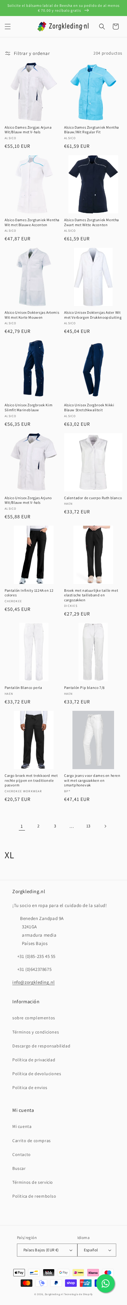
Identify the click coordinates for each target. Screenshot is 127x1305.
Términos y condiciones (35, 1032)
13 (88, 826)
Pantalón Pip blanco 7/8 (84, 687)
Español (91, 1250)
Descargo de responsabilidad (41, 1046)
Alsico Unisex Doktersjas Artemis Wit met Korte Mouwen (32, 315)
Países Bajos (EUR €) (41, 1250)
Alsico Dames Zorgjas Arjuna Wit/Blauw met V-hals (28, 130)
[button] (7, 26)
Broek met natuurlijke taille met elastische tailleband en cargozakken (91, 595)
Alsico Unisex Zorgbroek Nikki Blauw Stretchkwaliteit (89, 407)
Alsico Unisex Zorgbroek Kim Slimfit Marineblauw (28, 407)
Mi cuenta (21, 1126)
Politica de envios (29, 1087)
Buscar (19, 1168)
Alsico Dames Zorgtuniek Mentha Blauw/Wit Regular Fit (91, 130)
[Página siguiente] (105, 826)
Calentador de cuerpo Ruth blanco (93, 497)
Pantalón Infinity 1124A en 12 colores (29, 593)
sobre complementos (33, 1018)
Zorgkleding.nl (54, 1294)
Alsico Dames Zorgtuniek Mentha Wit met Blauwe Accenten (32, 222)
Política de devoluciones (36, 1073)
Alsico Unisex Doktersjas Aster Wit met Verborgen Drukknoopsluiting (93, 315)
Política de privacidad (33, 1060)
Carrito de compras (31, 1140)
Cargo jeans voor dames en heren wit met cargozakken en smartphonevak (92, 780)
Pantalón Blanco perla (23, 687)
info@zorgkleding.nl (33, 982)
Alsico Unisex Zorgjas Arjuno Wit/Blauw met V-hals (28, 500)
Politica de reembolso (34, 1196)
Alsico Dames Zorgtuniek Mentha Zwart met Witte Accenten (91, 222)
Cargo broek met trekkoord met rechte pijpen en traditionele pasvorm (31, 780)
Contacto (21, 1154)
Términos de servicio (32, 1182)
